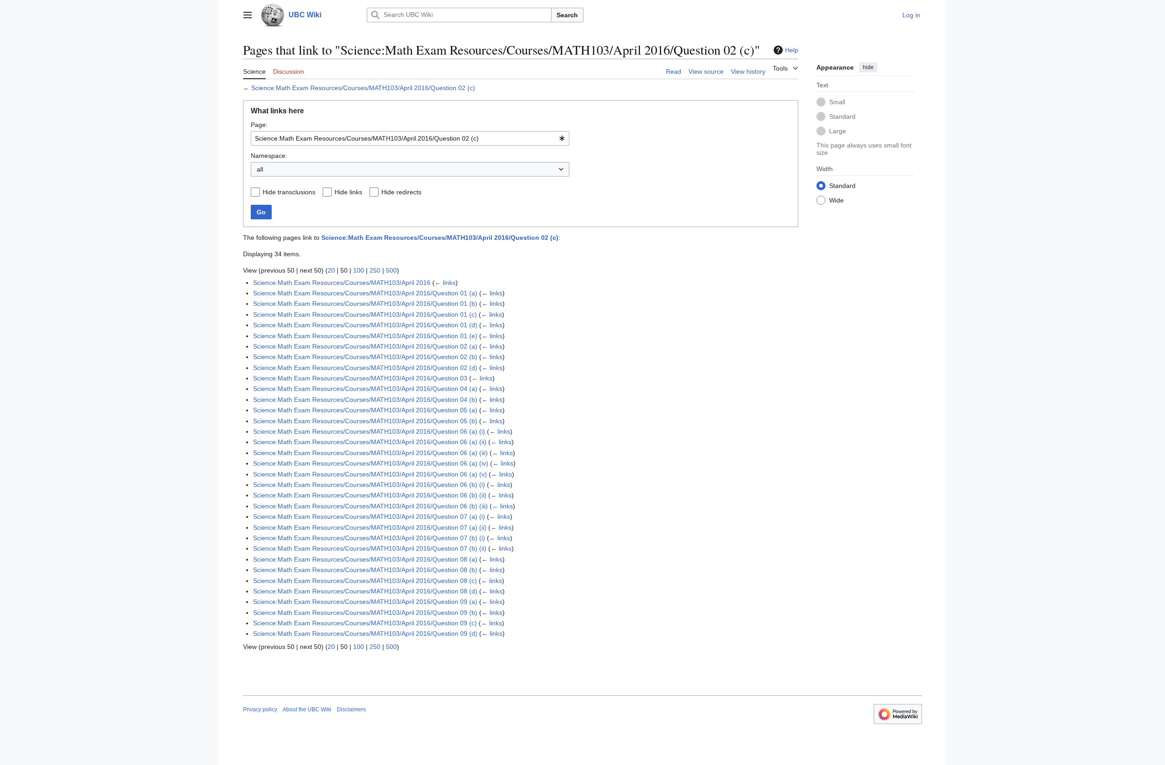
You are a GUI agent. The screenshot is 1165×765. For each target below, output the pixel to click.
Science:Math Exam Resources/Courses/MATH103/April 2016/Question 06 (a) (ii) (369, 442)
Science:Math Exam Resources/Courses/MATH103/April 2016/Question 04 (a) (365, 388)
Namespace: (269, 155)
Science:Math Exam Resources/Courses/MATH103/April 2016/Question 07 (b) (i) (369, 538)
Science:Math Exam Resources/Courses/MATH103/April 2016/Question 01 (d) (365, 325)
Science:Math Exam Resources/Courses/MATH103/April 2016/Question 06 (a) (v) (370, 474)
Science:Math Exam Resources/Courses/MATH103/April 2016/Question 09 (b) (365, 612)
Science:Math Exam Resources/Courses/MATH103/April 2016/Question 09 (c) (365, 623)
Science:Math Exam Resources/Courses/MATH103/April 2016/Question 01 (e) (365, 335)
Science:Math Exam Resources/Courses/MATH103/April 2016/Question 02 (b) (365, 356)
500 (391, 270)
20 (331, 270)
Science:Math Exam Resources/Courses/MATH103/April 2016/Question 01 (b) (365, 303)
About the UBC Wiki (307, 709)
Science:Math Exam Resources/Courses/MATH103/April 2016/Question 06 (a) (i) (369, 431)
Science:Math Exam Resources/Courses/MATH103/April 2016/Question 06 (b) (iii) (370, 506)
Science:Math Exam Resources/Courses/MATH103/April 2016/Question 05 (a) (365, 410)
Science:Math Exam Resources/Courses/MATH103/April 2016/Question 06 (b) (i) (369, 484)
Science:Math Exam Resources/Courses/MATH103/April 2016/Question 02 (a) (365, 346)
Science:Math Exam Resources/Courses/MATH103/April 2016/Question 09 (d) (365, 633)
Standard (842, 116)
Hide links (348, 192)
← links (445, 282)
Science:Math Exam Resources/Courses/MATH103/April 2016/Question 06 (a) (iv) (370, 463)
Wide (836, 199)
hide (868, 67)
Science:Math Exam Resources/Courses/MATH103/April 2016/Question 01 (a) (365, 293)
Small (837, 101)
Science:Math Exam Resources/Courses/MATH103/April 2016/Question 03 (360, 378)
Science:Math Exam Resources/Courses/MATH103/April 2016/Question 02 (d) (365, 367)
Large (837, 130)
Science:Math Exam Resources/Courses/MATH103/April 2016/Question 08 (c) (365, 580)
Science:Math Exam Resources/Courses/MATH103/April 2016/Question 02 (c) (363, 87)
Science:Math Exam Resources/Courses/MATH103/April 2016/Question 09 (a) (365, 601)
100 (358, 270)
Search (567, 15)
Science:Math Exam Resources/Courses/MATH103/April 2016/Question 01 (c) (365, 314)
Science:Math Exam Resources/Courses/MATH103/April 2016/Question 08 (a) (365, 559)
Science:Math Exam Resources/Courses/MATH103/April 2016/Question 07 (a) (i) (369, 516)
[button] (247, 15)
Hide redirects (401, 192)
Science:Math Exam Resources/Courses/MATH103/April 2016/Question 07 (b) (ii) (369, 548)
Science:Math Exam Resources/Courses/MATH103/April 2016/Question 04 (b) (365, 399)
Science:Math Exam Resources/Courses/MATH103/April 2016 (342, 282)
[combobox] (410, 138)
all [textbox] (260, 169)
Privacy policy (260, 709)
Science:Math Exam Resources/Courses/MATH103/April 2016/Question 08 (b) (365, 569)
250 (375, 270)
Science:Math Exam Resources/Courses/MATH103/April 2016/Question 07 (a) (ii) (369, 527)
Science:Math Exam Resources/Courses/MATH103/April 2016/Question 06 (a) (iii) (370, 452)
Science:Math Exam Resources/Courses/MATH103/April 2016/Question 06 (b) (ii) (369, 495)
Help (791, 50)
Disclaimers (351, 709)
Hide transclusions (289, 192)
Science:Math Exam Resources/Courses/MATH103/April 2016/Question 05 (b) (365, 421)
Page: (259, 124)
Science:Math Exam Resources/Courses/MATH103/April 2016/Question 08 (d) (365, 591)
